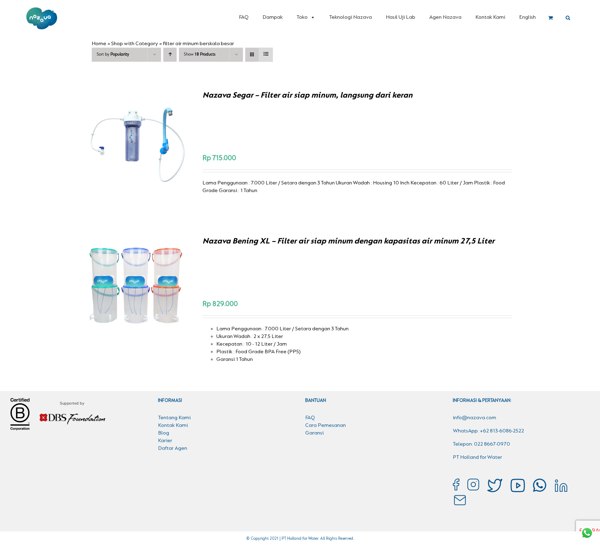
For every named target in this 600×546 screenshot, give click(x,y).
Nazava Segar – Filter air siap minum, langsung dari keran (307, 95)
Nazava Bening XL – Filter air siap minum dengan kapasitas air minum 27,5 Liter (348, 241)
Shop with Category (134, 44)
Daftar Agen (172, 448)
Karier (165, 441)
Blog (163, 433)
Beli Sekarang (122, 140)
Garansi (314, 433)
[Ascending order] (170, 55)
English (527, 17)
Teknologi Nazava (350, 17)
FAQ (244, 17)
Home (99, 44)
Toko (302, 17)
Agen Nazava (445, 17)
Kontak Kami (490, 17)
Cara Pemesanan (325, 425)
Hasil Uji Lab (400, 17)
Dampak (272, 17)
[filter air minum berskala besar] (137, 285)
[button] (568, 18)
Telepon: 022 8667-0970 (481, 444)
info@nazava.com (474, 418)
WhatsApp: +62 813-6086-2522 (488, 431)
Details (161, 140)
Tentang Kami (174, 418)
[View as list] (266, 54)
